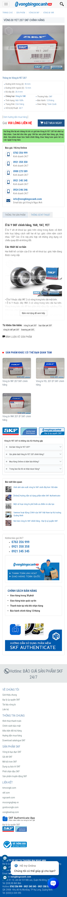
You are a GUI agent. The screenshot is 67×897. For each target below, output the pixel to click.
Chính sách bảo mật (11, 726)
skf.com (6, 792)
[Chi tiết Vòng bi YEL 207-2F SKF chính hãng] (50, 368)
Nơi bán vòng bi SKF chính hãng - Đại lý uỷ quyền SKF (35, 521)
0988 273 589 (20, 171)
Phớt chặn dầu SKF (11, 771)
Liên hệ (5, 709)
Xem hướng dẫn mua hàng (15, 117)
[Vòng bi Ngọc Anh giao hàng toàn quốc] (33, 635)
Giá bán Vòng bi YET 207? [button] (18, 447)
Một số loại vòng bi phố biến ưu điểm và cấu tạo (33, 504)
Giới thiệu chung (9, 695)
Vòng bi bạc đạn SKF (11, 752)
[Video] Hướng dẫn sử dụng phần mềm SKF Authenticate (36, 495)
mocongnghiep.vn (10, 802)
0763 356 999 (20, 152)
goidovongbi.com (10, 807)
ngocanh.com (8, 797)
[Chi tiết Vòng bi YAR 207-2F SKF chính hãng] (17, 403)
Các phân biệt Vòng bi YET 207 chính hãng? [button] (25, 454)
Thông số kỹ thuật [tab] (40, 215)
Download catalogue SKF (13, 740)
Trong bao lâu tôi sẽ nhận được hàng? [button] (23, 469)
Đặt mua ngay (52, 123)
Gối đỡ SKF (7, 757)
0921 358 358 (20, 162)
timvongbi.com (9, 787)
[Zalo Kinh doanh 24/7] (5, 860)
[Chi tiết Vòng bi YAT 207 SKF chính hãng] (17, 368)
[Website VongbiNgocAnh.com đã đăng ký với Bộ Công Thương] (14, 844)
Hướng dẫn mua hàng (12, 735)
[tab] (33, 447)
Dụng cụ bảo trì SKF (11, 766)
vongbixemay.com (10, 812)
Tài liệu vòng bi (9, 704)
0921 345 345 (20, 180)
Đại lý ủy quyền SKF (11, 699)
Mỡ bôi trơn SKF (9, 761)
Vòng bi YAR (20, 96)
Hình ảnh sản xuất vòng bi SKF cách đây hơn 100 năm (35, 487)
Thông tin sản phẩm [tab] (15, 215)
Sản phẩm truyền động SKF (14, 776)
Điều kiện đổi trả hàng (12, 730)
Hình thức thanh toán (11, 721)
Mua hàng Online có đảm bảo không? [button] (23, 461)
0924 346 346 (20, 189)
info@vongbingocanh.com (27, 199)
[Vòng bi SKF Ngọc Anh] (33, 4)
